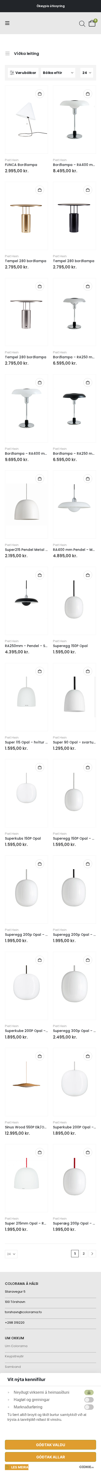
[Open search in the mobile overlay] (81, 23)
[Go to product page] (26, 119)
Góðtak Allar (50, 1457)
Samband (13, 1366)
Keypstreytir (14, 1356)
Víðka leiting (26, 53)
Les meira (19, 1467)
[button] (9, 23)
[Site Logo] (23, 23)
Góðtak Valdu (50, 1445)
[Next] (92, 1254)
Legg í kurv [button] (39, 93)
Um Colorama (16, 1346)
